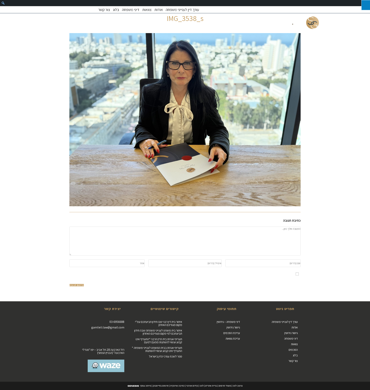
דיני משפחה (130, 9)
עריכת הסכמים (231, 333)
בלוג (116, 9)
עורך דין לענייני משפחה (182, 9)
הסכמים (293, 350)
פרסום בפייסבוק (160, 385)
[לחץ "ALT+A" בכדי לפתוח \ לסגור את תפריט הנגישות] (365, 5)
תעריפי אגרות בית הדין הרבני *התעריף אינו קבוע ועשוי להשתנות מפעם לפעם (159, 340)
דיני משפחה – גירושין (228, 322)
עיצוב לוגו (238, 385)
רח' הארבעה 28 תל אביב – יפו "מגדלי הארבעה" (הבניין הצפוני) (103, 351)
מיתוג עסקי (145, 385)
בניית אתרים (211, 385)
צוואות (146, 9)
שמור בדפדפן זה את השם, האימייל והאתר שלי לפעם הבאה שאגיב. (253, 274)
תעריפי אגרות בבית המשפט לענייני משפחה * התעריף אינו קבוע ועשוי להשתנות (157, 349)
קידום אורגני (192, 385)
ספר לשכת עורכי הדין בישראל (165, 356)
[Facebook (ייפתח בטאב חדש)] (72, 10)
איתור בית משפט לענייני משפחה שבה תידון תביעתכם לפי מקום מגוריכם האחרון (158, 332)
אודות (158, 9)
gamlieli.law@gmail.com (107, 327)
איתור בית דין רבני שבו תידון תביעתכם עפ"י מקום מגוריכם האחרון (158, 323)
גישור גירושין (291, 333)
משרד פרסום (225, 385)
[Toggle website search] (67, 22)
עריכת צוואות (233, 339)
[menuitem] (3, 3)
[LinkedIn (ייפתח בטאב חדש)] (78, 10)
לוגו (202, 385)
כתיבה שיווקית (177, 385)
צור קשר (104, 9)
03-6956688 (116, 322)
